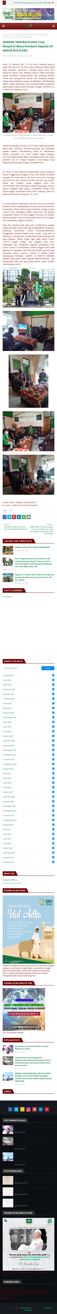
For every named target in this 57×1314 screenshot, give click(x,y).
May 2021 (29, 839)
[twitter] (16, 1109)
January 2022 (29, 801)
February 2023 (29, 741)
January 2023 (29, 745)
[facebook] (10, 1109)
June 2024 (29, 703)
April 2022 (29, 787)
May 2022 (29, 783)
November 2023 (29, 717)
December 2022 (29, 750)
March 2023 (29, 736)
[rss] (22, 1109)
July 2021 (29, 829)
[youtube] (34, 1109)
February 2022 (29, 797)
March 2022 (29, 792)
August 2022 (29, 769)
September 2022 (29, 764)
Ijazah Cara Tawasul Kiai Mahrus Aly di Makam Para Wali (31, 1047)
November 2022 (29, 755)
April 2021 (29, 843)
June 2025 (29, 680)
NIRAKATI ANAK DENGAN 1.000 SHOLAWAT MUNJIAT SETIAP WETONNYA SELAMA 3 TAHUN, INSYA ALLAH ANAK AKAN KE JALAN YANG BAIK (33, 1077)
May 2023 (29, 727)
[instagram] (28, 1109)
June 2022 (29, 778)
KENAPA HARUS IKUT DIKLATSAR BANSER (32, 547)
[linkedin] (41, 1109)
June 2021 (29, 834)
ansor (11, 34)
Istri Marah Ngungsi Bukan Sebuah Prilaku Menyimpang (33, 1201)
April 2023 (29, 731)
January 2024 (29, 713)
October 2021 (29, 815)
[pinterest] (47, 1109)
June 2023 (29, 722)
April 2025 (29, 685)
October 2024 (29, 699)
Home (5, 34)
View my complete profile (12, 883)
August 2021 (29, 825)
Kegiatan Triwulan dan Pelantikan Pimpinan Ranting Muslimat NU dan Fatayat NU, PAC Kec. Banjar (34, 577)
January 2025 (29, 694)
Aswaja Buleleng (11, 56)
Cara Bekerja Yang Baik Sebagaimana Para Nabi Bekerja (33, 1189)
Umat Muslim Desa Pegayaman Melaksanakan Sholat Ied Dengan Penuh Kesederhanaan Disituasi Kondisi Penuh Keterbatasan (33, 1061)
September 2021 (29, 820)
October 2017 (29, 862)
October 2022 (29, 759)
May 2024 (29, 708)
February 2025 (29, 689)
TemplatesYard (25, 1308)
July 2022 (29, 773)
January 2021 (29, 857)
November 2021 (29, 811)
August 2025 (29, 675)
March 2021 (29, 848)
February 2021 (29, 853)
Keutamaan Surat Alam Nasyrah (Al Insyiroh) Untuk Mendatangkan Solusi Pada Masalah (34, 1178)
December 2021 (29, 806)
